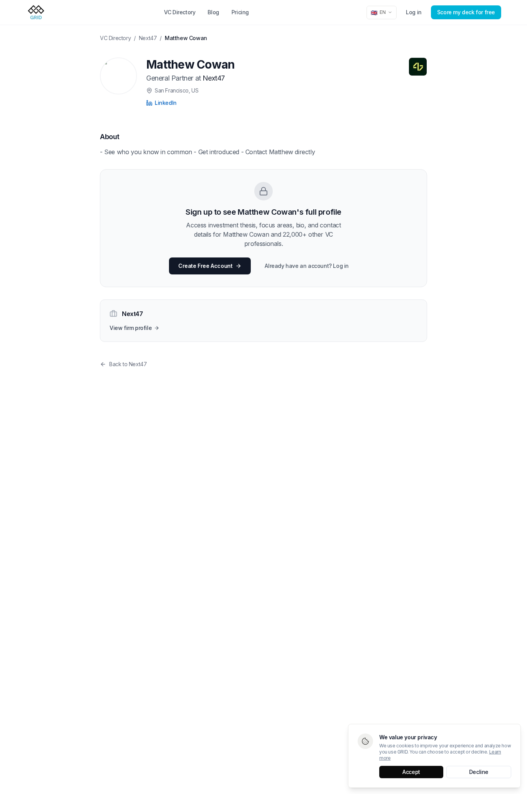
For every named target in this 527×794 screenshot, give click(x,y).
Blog (213, 12)
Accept (411, 772)
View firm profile (131, 328)
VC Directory (179, 12)
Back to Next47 (128, 364)
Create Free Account (205, 265)
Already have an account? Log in (307, 265)
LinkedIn (166, 102)
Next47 (148, 38)
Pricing (240, 12)
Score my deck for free (466, 12)
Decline (478, 772)
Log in (414, 12)
